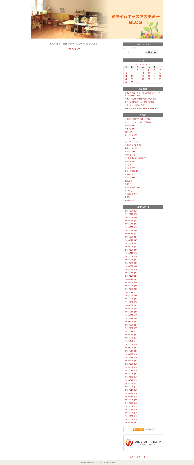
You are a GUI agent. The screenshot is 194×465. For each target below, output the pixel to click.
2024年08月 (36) (131, 289)
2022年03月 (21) (131, 384)
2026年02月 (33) (131, 230)
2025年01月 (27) (131, 273)
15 (126, 76)
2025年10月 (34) (131, 243)
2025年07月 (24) (131, 253)
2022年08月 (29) (131, 367)
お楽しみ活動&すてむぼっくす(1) (137, 119)
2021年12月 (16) (131, 393)
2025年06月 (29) (131, 256)
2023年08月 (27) (131, 328)
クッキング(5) (130, 138)
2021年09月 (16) (131, 403)
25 (143, 79)
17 (137, 76)
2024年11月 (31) (131, 279)
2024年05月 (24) (131, 299)
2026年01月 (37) (131, 234)
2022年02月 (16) (131, 387)
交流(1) (127, 197)
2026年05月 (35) (131, 221)
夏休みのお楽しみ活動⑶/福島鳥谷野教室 (140, 109)
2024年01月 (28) (131, 312)
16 (132, 76)
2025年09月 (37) (131, 247)
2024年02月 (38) (131, 309)
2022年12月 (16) (131, 354)
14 (160, 73)
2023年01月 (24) (131, 351)
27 (154, 79)
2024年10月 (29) (131, 283)
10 (137, 73)
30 (132, 82)
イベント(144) (130, 168)
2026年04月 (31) (131, 224)
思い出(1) (128, 191)
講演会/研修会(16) (131, 171)
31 (137, 82)
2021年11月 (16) (131, 397)
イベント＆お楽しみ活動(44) (135, 158)
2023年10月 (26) (131, 322)
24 (137, 79)
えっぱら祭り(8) (131, 135)
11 (143, 73)
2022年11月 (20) (131, 357)
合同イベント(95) (131, 142)
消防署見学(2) (130, 125)
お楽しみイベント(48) (133, 145)
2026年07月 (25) (131, 214)
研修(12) (128, 184)
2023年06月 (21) (131, 335)
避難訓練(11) (129, 161)
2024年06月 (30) (131, 295)
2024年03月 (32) (131, 305)
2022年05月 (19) (131, 377)
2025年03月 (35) (131, 266)
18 (143, 76)
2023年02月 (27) (131, 348)
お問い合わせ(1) (131, 155)
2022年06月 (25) (131, 374)
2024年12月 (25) (131, 276)
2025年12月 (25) (131, 237)
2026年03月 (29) (131, 227)
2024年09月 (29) (131, 286)
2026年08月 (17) (131, 211)
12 (149, 73)
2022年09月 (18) (131, 364)
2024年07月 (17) (131, 292)
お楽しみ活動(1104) (132, 187)
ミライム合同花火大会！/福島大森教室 (139, 102)
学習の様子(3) (130, 178)
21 (160, 76)
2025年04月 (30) (131, 263)
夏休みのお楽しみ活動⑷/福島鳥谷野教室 (140, 99)
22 (126, 79)
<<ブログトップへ (75, 49)
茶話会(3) (128, 132)
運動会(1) (128, 181)
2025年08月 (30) (131, 250)
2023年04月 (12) (131, 341)
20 (154, 76)
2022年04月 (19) (131, 380)
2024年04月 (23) (131, 302)
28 (160, 79)
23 (132, 79)
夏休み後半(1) (130, 129)
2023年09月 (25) (131, 325)
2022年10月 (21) (131, 361)
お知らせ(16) (129, 200)
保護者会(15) (129, 174)
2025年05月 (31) (131, 260)
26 (149, 79)
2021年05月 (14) (131, 416)
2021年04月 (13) (131, 419)
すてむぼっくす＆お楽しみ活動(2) (138, 122)
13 (154, 73)
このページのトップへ (138, 457)
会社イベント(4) (131, 148)
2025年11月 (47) (131, 240)
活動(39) (128, 165)
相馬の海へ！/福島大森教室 (135, 105)
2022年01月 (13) (131, 390)
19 (149, 76)
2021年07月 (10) (131, 410)
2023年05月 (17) (131, 338)
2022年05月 (143, 64)
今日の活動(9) (130, 152)
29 (126, 82)
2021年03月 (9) (130, 423)
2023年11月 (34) (131, 318)
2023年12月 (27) (131, 315)
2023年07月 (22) (131, 331)
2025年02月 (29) (131, 270)
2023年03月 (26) (131, 344)
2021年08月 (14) (131, 406)
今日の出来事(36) (131, 194)
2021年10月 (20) (131, 400)
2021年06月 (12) (131, 413)
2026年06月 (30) (131, 217)
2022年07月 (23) (131, 370)
